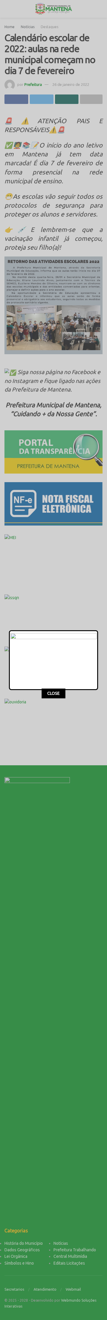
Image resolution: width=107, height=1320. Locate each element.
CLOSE (53, 693)
